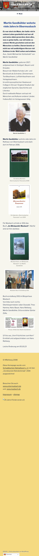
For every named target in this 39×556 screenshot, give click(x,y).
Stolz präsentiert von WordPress (19, 551)
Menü (20, 14)
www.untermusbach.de (12, 386)
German (9, 554)
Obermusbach (21, 4)
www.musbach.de (14, 389)
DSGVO (5, 551)
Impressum (7, 394)
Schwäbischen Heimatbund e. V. (15, 368)
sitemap (16, 394)
